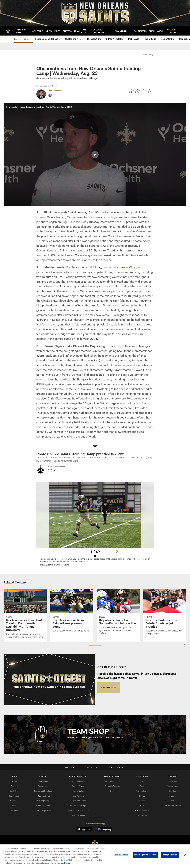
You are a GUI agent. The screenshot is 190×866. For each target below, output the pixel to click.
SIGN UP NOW (109, 687)
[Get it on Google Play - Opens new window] (104, 830)
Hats (172, 801)
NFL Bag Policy (43, 801)
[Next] (116, 551)
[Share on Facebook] (131, 93)
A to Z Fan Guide (43, 796)
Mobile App (142, 815)
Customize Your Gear (172, 805)
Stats (14, 805)
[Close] (185, 855)
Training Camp (142, 791)
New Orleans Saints (56, 466)
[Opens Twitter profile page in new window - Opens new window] (50, 95)
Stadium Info (43, 781)
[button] (95, 154)
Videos (142, 801)
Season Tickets (78, 786)
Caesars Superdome (43, 810)
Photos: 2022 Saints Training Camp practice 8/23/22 (80, 454)
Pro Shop (172, 776)
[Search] (135, 31)
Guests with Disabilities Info (78, 810)
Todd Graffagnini (55, 91)
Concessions (43, 786)
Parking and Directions (43, 791)
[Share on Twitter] (137, 93)
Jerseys (172, 796)
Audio (142, 805)
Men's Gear (172, 781)
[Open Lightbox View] (94, 526)
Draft (142, 786)
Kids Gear (172, 791)
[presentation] (185, 645)
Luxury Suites (78, 791)
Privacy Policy (63, 863)
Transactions (14, 810)
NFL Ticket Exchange (78, 805)
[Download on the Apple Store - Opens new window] (84, 829)
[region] (95, 855)
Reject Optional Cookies (145, 855)
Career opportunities (112, 781)
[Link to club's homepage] (8, 30)
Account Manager (78, 781)
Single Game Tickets (78, 801)
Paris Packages (78, 796)
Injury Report (14, 796)
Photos (142, 796)
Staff (112, 791)
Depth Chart (14, 791)
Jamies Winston (129, 267)
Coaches (14, 786)
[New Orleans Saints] (95, 843)
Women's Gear (172, 786)
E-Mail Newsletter (142, 810)
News (142, 781)
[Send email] (143, 93)
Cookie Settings (121, 855)
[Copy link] (149, 92)
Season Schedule (78, 815)
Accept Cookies (170, 855)
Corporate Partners (112, 786)
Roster (14, 781)
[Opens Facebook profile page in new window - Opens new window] (50, 470)
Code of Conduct (43, 805)
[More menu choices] (131, 31)
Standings (14, 801)
